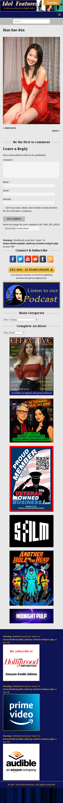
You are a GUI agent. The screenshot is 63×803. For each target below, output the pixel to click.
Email (6, 190)
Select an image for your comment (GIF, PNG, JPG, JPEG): (31, 224)
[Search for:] (31, 21)
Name (6, 182)
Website (7, 199)
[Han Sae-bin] (31, 122)
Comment (8, 160)
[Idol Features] (31, 10)
